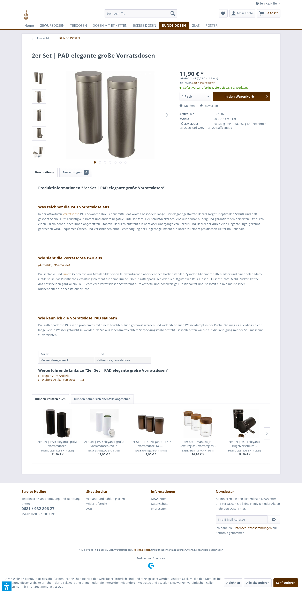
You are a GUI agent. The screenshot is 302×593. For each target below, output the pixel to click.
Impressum (159, 509)
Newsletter (158, 499)
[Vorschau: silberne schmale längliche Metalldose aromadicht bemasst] (39, 96)
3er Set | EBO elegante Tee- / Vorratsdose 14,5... (151, 444)
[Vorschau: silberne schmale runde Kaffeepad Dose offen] (39, 133)
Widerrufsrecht (96, 504)
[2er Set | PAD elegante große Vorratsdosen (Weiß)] (104, 423)
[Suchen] (172, 13)
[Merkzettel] (223, 13)
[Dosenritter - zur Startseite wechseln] (26, 14)
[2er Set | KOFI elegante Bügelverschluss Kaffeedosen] (244, 423)
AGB (89, 509)
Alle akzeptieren (257, 583)
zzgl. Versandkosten (203, 82)
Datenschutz (159, 504)
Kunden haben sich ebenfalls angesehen (102, 399)
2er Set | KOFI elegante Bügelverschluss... (244, 444)
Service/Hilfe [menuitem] (268, 3)
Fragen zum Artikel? (55, 376)
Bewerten (211, 106)
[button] (7, 586)
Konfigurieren (285, 583)
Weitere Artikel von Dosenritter (62, 380)
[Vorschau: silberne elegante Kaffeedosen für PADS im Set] (39, 78)
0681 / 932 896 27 (38, 508)
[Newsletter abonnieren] (273, 519)
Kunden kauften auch (50, 399)
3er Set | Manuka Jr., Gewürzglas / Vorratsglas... (198, 444)
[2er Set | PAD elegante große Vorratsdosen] (57, 423)
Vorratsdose (71, 214)
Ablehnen (233, 583)
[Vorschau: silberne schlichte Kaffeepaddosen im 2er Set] (39, 152)
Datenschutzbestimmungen (253, 528)
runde (67, 274)
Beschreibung (44, 172)
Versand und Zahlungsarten (105, 499)
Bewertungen (75, 172)
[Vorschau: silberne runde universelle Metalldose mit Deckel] (39, 115)
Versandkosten (142, 549)
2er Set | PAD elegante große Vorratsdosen (57, 444)
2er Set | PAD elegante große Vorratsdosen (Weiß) (104, 444)
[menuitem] (141, 15)
